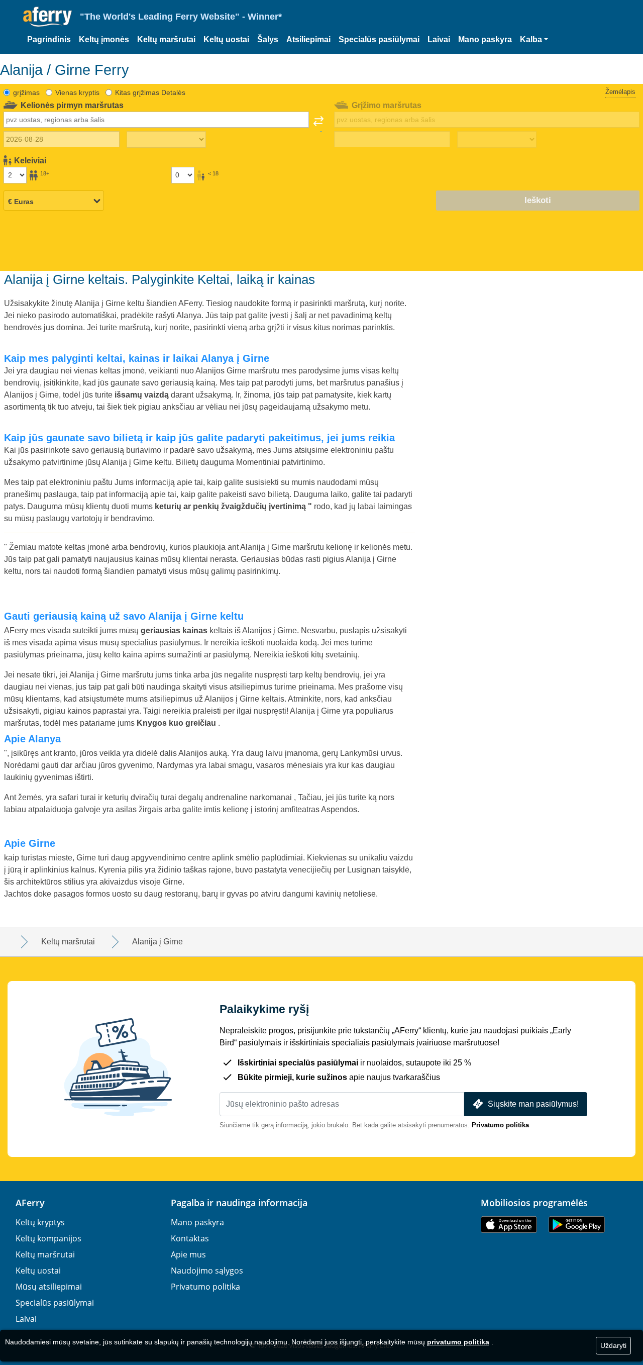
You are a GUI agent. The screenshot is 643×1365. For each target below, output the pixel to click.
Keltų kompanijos (48, 1238)
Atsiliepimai (308, 39)
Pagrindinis (49, 39)
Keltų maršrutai (166, 39)
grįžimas (26, 92)
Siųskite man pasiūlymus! (533, 1104)
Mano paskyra (485, 39)
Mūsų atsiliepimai (49, 1286)
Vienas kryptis (77, 92)
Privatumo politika (500, 1125)
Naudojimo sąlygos (207, 1270)
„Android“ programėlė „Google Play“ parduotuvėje (577, 1224)
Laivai (438, 39)
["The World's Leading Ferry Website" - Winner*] (47, 17)
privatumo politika (458, 1342)
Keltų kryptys (40, 1222)
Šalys (267, 39)
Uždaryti (613, 1345)
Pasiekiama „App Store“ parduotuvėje (509, 1224)
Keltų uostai (226, 39)
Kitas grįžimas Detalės (150, 92)
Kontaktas (190, 1238)
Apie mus (188, 1254)
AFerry (30, 1203)
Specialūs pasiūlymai (379, 39)
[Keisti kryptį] (318, 124)
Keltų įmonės (104, 39)
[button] (534, 40)
